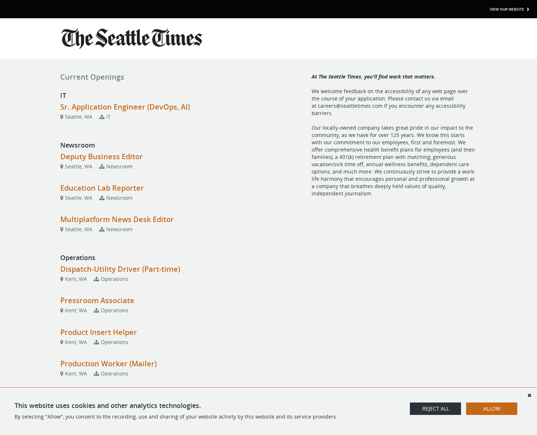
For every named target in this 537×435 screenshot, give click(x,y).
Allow (491, 408)
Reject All (435, 408)
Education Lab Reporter (102, 188)
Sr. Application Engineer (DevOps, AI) (125, 107)
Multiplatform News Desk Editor (117, 219)
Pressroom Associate (97, 300)
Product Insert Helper (98, 332)
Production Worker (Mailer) (108, 364)
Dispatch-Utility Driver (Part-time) (120, 269)
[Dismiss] (529, 395)
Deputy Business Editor (101, 156)
